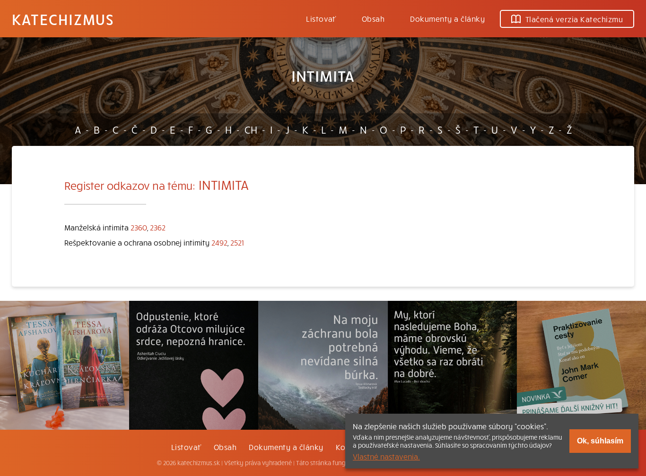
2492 (219, 242)
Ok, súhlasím (600, 441)
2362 (158, 227)
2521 (237, 242)
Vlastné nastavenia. (386, 456)
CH (250, 129)
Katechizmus (63, 18)
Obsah (373, 18)
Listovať (321, 18)
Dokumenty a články (447, 18)
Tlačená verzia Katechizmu (574, 19)
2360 (139, 227)
